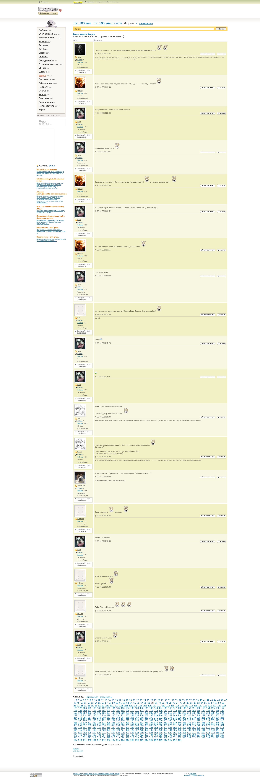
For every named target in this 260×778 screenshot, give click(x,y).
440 (198, 730)
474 (208, 732)
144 (160, 708)
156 (217, 708)
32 (173, 700)
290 (94, 720)
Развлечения (46, 102)
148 (179, 708)
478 (75, 735)
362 (132, 725)
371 (175, 725)
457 (127, 732)
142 (151, 708)
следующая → (106, 697)
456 (123, 732)
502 (189, 735)
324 (104, 723)
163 (99, 710)
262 (113, 718)
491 (137, 735)
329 (127, 723)
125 (224, 706)
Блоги (42, 72)
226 (94, 715)
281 (203, 718)
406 (189, 727)
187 (213, 710)
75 (170, 703)
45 (218, 700)
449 (89, 732)
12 (102, 700)
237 (146, 715)
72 (159, 703)
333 (146, 723)
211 (175, 713)
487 (118, 735)
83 (198, 703)
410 (208, 727)
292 (104, 720)
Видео (42, 53)
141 (146, 708)
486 (113, 735)
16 (116, 700)
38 (194, 700)
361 (127, 725)
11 (99, 700)
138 (132, 708)
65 (134, 703)
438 (189, 730)
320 (85, 723)
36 (187, 700)
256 (85, 718)
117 (186, 706)
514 (94, 737)
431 (156, 730)
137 (127, 708)
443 (213, 730)
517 (108, 737)
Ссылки (194, 775)
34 (180, 700)
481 (89, 735)
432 (160, 730)
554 (132, 740)
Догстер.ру (193, 773)
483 (99, 735)
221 (222, 713)
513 (89, 737)
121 (205, 706)
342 (189, 723)
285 (222, 718)
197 (108, 713)
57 (106, 703)
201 (127, 713)
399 (156, 727)
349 (222, 723)
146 (170, 708)
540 (217, 737)
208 (160, 713)
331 (137, 723)
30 (166, 700)
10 (95, 700)
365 (146, 725)
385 (89, 727)
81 (191, 703)
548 (104, 740)
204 (142, 713)
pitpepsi (79, 90)
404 (179, 727)
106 (135, 706)
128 (85, 708)
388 (104, 727)
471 (194, 732)
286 (75, 720)
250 (208, 715)
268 (142, 718)
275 (175, 718)
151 (194, 708)
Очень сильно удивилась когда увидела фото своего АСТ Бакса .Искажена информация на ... (50, 222)
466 (170, 732)
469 (184, 732)
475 (213, 732)
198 (113, 713)
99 (103, 706)
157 (222, 708)
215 (194, 713)
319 (80, 723)
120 (200, 706)
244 (179, 715)
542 (75, 740)
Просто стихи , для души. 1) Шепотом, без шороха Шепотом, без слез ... (51, 240)
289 (89, 720)
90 (223, 703)
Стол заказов (46, 34)
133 (108, 708)
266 (132, 718)
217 (203, 713)
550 (113, 740)
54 (96, 703)
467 (175, 732)
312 (198, 720)
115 (177, 706)
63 (127, 703)
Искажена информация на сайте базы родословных (51, 217)
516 (103, 737)
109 (150, 706)
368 (160, 725)
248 (198, 715)
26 (151, 700)
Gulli (78, 317)
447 (80, 732)
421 (108, 730)
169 (127, 710)
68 (145, 703)
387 (99, 727)
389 (108, 727)
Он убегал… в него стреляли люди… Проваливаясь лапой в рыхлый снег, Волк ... (51, 231)
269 (146, 718)
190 (75, 713)
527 (156, 737)
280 (198, 718)
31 (169, 700)
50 (82, 703)
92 (78, 706)
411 (212, 727)
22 (137, 700)
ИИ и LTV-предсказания (47, 169)
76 (174, 703)
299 (137, 720)
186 (208, 710)
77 (177, 703)
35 (183, 700)
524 (141, 737)
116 (182, 706)
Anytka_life (81, 485)
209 (165, 713)
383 (80, 727)
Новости (43, 87)
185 (203, 710)
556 (142, 740)
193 (89, 713)
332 (142, 723)
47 (225, 700)
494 (151, 735)
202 (132, 713)
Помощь (201, 775)
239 (156, 715)
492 (142, 735)
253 (222, 715)
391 (118, 727)
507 (213, 735)
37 (190, 700)
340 (179, 723)
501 (184, 735)
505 (203, 735)
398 (151, 727)
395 (137, 727)
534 (189, 737)
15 (113, 700)
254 (75, 718)
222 (75, 715)
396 (142, 727)
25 (148, 700)
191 (80, 713)
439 (194, 730)
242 (170, 715)
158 (75, 710)
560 (160, 740)
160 (85, 710)
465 (165, 732)
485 (108, 735)
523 (137, 737)
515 (99, 737)
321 (89, 723)
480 (85, 735)
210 (170, 713)
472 (198, 732)
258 (94, 718)
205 (146, 713)
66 (138, 703)
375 (194, 725)
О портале (44, 2)
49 (78, 703)
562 (170, 740)
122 (210, 706)
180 (179, 710)
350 (75, 725)
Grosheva (80, 519)
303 (156, 720)
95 (89, 706)
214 (189, 713)
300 (142, 720)
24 (144, 700)
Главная (41, 115)
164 (104, 710)
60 (117, 703)
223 (80, 715)
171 (137, 710)
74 (166, 703)
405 (184, 727)
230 (113, 715)
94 (85, 706)
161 (89, 710)
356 (104, 725)
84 (202, 703)
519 (118, 737)
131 (99, 708)
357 (108, 725)
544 (85, 740)
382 (75, 727)
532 (179, 737)
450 (94, 732)
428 (142, 730)
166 (113, 710)
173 (146, 710)
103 (121, 706)
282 (208, 718)
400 (160, 727)
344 (198, 723)
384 (85, 727)
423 (118, 730)
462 (151, 732)
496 (160, 735)
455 (118, 732)
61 (120, 703)
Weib (79, 121)
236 (142, 715)
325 (108, 723)
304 (160, 720)
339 (175, 723)
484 (104, 735)
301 (146, 720)
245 (184, 715)
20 (130, 700)
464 (160, 732)
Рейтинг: (80, 62)
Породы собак (46, 60)
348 (217, 723)
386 (94, 727)
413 (222, 727)
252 (217, 715)
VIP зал (42, 68)
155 (213, 708)
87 (212, 703)
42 (208, 700)
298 (132, 720)
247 (194, 715)
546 (94, 740)
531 (175, 737)
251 (213, 715)
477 (222, 732)
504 (198, 735)
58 (110, 703)
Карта (42, 110)
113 (168, 706)
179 (175, 710)
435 (175, 730)
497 (165, 735)
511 (80, 737)
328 (123, 723)
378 (208, 725)
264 (123, 718)
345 (203, 723)
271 (156, 718)
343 (194, 723)
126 (75, 708)
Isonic (79, 57)
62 (124, 703)
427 (137, 730)
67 (141, 703)
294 (113, 720)
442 (208, 730)
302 (151, 720)
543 (80, 740)
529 (165, 737)
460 (142, 732)
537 (203, 737)
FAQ (58, 115)
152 (198, 708)
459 (137, 732)
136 (123, 708)
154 (208, 708)
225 (89, 715)
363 (137, 725)
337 (165, 723)
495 (156, 735)
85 (205, 703)
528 (160, 737)
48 (75, 703)
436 (179, 730)
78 (181, 703)
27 (155, 700)
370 (170, 725)
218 (208, 713)
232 (123, 715)
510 (75, 737)
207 (156, 713)
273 (165, 718)
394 (132, 727)
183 (194, 710)
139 (137, 708)
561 (165, 740)
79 (184, 703)
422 (113, 730)
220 (217, 713)
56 (103, 703)
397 (146, 727)
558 (151, 740)
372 (179, 725)
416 (85, 730)
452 (104, 732)
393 (127, 727)
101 (112, 706)
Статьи (42, 91)
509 (222, 735)
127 (80, 708)
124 (219, 706)
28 (158, 700)
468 (179, 732)
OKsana (80, 583)
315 (212, 720)
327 (118, 723)
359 (118, 725)
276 (179, 718)
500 (179, 735)
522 (132, 737)
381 (222, 725)
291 (99, 720)
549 (108, 740)
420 (104, 730)
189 (222, 710)
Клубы (42, 49)
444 (217, 730)
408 (198, 727)
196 (104, 713)
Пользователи (46, 106)
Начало (76, 749)
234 (132, 715)
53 (92, 703)
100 (107, 706)
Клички (42, 94)
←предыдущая (92, 697)
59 (113, 703)
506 (208, 735)
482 (94, 735)
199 (118, 713)
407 (194, 727)
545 (89, 740)
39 (197, 700)
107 (140, 706)
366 (151, 725)
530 (170, 737)
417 (89, 730)
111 (159, 706)
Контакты (51, 115)
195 (99, 713)
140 (142, 708)
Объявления (45, 83)
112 (163, 706)
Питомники (45, 79)
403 (175, 727)
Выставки (44, 98)
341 (184, 723)
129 (89, 708)
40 (201, 700)
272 (160, 718)
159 (80, 710)
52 (89, 703)
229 (108, 715)
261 (108, 718)
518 (113, 737)
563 (175, 740)
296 (123, 720)
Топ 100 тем (82, 23)
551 (118, 740)
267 (137, 718)
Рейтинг (43, 56)
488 (123, 735)
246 (189, 715)
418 (94, 730)
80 (188, 703)
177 (165, 710)
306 (170, 720)
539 (212, 737)
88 (216, 703)
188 (217, 710)
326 (113, 723)
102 (116, 706)
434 (170, 730)
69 (148, 703)
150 (189, 708)
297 (127, 720)
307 (175, 720)
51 (85, 703)
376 (198, 725)
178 (170, 710)
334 (151, 723)
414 (75, 730)
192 (85, 713)
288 (85, 720)
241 (165, 715)
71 (156, 703)
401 (165, 727)
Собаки (43, 30)
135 (118, 708)
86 (209, 703)
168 (123, 710)
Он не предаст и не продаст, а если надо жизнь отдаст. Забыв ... (51, 211)
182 (189, 710)
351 (80, 725)
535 (194, 737)
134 (113, 708)
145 (165, 708)
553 (127, 740)
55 (99, 703)
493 (146, 735)
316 (217, 720)
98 (99, 706)
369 (165, 725)
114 (172, 706)
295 (118, 720)
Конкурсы (44, 41)
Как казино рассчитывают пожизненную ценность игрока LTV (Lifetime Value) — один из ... (50, 173)
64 (131, 703)
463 (156, 732)
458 (132, 732)
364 (142, 725)
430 (151, 730)
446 (75, 732)
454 (113, 732)
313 (203, 720)
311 (194, 720)
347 (213, 723)
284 (217, 718)
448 (85, 732)
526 (151, 737)
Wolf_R (79, 418)
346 (208, 723)
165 (108, 710)
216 (198, 713)
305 (165, 720)
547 (99, 740)
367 (156, 725)
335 (156, 723)
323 (99, 723)
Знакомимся (146, 23)
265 (127, 718)
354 (94, 725)
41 (204, 700)
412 (217, 727)
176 (160, 710)
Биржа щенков (47, 38)
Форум (42, 75)
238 (151, 715)
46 (222, 700)
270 (151, 718)
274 (170, 718)
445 (222, 730)
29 (162, 700)
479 (80, 735)
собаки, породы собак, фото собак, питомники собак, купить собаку (96, 773)
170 (132, 710)
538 (208, 737)
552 (123, 740)
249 (203, 715)
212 (179, 713)
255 (80, 718)
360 (123, 725)
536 (198, 737)
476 (217, 732)
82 (195, 703)
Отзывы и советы (48, 64)
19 (127, 700)
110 (154, 706)
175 (156, 710)
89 (219, 703)
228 (104, 715)
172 (142, 710)
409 (203, 727)
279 (194, 718)
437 (184, 730)
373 (184, 725)
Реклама (43, 45)
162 (94, 710)
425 (127, 730)
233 (127, 715)
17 (120, 700)
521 (127, 737)
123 (214, 706)
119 (195, 706)
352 (85, 725)
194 (94, 713)
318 (75, 723)
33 (176, 700)
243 (175, 715)
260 (104, 718)
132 (104, 708)
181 (184, 710)
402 (170, 727)
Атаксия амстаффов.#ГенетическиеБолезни (52, 193)
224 (85, 715)
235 (137, 715)
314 (208, 720)
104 (126, 706)
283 (213, 718)
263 (118, 718)
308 (179, 720)
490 (132, 735)
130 (94, 708)
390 (113, 727)
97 (96, 706)
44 (215, 700)
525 (146, 737)
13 (106, 700)
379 (213, 725)
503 (194, 735)
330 (132, 723)
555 (137, 740)
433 (165, 730)
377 (203, 725)
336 (160, 723)
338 (170, 723)
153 (203, 708)
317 (222, 720)
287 (80, 720)
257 (89, 718)
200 (123, 713)
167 (118, 710)
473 (203, 732)
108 (145, 706)
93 (82, 706)
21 (134, 700)
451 (99, 732)
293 (108, 720)
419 (99, 730)
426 (132, 730)
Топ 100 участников (107, 23)
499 (175, 735)
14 (109, 700)
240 (160, 715)
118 (191, 706)
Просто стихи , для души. (48, 228)
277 (184, 718)
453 (108, 732)
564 (179, 740)
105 (131, 706)
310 (189, 720)
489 (127, 735)
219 (212, 713)
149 (184, 708)
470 (189, 732)
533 (184, 737)
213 (184, 713)
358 (113, 725)
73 (163, 703)
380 (217, 725)
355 (99, 725)
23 (141, 700)
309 (184, 720)
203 (137, 713)
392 (123, 727)
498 (170, 735)
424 (123, 730)
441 (203, 730)
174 (151, 710)
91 (75, 706)
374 (189, 725)
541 (222, 737)
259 (99, 718)
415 (80, 730)
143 (156, 708)
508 (217, 735)
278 (189, 718)
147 (175, 708)
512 (85, 737)
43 (211, 700)
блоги (52, 165)
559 (156, 740)
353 (89, 725)
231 (118, 715)
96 (92, 706)
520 (122, 737)
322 (94, 723)
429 (146, 730)
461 (146, 732)
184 (198, 710)
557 (146, 740)
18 (123, 700)
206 (151, 713)
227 (99, 715)
